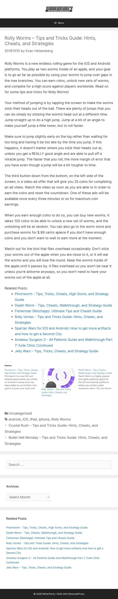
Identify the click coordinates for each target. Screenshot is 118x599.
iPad (33, 419)
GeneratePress (76, 593)
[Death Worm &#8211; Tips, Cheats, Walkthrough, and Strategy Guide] (96, 379)
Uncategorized (20, 413)
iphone (44, 419)
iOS (25, 419)
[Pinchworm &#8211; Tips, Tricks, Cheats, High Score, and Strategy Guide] (23, 379)
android (15, 419)
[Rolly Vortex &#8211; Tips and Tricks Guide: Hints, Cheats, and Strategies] (58, 378)
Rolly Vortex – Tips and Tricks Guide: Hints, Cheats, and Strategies (56, 392)
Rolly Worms (61, 419)
